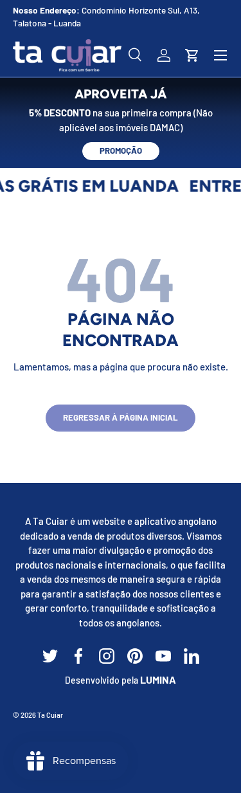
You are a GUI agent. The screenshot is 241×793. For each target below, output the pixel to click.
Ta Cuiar (50, 715)
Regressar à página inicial (120, 417)
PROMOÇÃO (121, 150)
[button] (192, 55)
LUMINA (158, 679)
